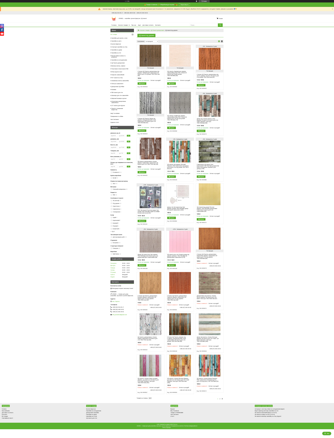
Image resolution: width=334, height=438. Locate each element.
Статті (172, 416)
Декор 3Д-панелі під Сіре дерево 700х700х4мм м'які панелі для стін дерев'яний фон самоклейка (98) (148, 256)
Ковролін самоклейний (117, 74)
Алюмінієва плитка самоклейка (120, 80)
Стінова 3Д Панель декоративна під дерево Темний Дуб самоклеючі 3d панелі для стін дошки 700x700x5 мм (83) (149, 73)
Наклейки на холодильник (93, 410)
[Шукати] (220, 25)
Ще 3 (113, 231)
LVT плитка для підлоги (118, 105)
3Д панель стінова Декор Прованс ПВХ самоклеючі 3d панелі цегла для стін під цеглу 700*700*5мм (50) (207, 380)
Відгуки (172, 409)
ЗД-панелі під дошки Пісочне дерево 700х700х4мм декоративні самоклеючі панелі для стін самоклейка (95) (207, 209)
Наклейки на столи (91, 416)
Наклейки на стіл (116, 53)
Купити (143, 83)
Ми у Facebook (174, 410)
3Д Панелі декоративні (157, 30)
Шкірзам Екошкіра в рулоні (118, 98)
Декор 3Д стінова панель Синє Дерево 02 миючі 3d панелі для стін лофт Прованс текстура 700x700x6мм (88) (207, 121)
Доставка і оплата (147, 25)
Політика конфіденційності (190, 426)
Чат (328, 433)
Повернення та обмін (116, 116)
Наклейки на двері (116, 50)
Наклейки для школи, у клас (119, 38)
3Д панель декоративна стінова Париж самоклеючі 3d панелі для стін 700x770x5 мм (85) (147, 338)
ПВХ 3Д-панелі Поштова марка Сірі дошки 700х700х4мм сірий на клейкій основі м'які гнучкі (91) (148, 211)
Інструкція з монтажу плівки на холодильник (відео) (269, 409)
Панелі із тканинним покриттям (117, 109)
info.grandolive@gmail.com (119, 314)
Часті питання (114, 119)
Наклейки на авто (116, 41)
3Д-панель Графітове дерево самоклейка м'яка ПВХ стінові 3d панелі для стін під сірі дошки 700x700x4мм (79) (177, 118)
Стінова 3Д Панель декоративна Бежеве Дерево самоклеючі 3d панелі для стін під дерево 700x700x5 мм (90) (147, 298)
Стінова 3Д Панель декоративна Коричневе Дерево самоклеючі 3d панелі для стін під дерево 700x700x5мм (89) (207, 256)
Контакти (157, 25)
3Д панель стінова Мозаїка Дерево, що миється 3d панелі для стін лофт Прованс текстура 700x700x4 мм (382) (178, 380)
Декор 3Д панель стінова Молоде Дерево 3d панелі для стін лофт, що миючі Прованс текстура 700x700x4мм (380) (208, 339)
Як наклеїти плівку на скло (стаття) (265, 414)
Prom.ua (175, 424)
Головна (113, 25)
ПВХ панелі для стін (117, 92)
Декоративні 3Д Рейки (117, 86)
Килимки (113, 89)
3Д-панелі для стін (91, 418)
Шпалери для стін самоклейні (119, 95)
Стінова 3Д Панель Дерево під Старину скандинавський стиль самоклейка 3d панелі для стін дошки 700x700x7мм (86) (176, 339)
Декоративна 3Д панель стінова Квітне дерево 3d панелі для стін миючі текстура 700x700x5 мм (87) (207, 297)
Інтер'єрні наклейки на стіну (119, 47)
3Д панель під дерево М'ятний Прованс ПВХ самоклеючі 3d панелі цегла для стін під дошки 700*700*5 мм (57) (178, 166)
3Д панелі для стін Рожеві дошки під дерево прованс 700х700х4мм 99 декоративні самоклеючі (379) (178, 256)
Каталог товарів (123, 25)
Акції (139, 25)
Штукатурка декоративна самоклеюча (118, 102)
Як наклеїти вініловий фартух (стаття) (266, 412)
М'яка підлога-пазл (116, 71)
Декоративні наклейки (92, 412)
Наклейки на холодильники (119, 60)
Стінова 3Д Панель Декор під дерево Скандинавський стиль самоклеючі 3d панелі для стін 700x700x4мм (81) (147, 120)
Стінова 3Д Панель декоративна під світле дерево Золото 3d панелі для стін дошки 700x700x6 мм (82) (208, 76)
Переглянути (184, 4)
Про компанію (6, 410)
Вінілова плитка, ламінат (118, 66)
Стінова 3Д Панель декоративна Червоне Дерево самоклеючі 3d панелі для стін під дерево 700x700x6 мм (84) (177, 298)
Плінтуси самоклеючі (117, 83)
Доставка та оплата (7, 412)
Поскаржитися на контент (177, 426)
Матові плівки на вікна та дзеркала (118, 56)
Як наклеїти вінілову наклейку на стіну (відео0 (268, 416)
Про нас (133, 25)
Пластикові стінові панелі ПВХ (119, 69)
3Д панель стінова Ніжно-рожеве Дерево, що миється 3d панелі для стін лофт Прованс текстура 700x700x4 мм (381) (148, 380)
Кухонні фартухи (116, 44)
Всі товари (113, 34)
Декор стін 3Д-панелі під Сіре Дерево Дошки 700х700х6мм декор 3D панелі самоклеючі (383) (177, 208)
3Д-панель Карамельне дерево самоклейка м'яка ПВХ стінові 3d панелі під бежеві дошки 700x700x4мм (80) (177, 73)
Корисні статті (114, 122)
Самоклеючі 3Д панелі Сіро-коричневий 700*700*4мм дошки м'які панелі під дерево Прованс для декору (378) (208, 166)
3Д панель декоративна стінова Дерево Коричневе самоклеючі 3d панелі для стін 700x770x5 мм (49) (148, 163)
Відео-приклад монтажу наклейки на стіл (266, 410)
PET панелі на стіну (117, 77)
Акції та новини (115, 113)
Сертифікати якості (7, 418)
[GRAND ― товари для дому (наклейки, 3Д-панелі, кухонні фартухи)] (114, 18)
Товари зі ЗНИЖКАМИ (176, 412)
